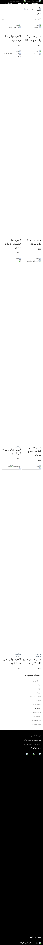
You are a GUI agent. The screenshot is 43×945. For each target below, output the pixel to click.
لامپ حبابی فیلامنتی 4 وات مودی (33, 451)
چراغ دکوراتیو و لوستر (34, 696)
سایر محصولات (36, 720)
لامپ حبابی (38, 708)
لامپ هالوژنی (37, 716)
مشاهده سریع (32, 32)
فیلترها (39, 10)
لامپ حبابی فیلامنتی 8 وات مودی (13, 244)
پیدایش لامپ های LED (25, 943)
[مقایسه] (38, 32)
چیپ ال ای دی (37, 681)
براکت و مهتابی (36, 712)
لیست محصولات (36, 724)
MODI (37, 19)
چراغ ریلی (38, 700)
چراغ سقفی (37, 689)
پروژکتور (38, 692)
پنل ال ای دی (37, 685)
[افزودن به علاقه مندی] (26, 32)
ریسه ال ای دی (36, 704)
